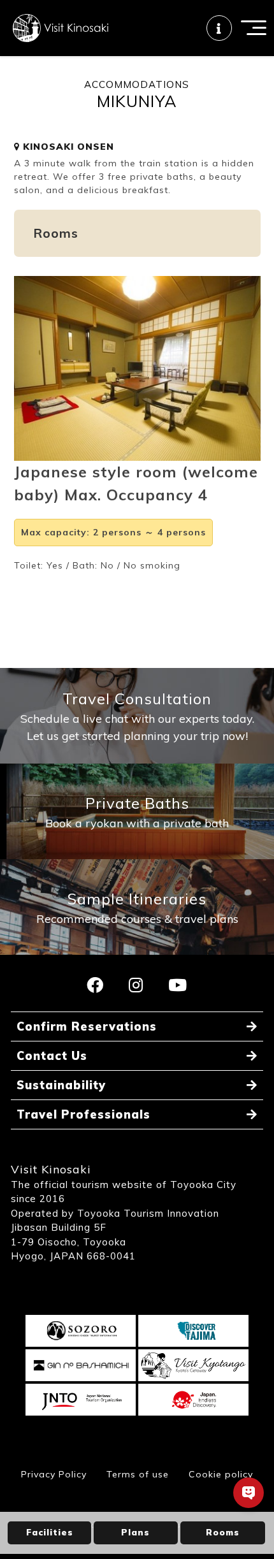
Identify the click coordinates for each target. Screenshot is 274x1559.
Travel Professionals (83, 1114)
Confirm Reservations (87, 1026)
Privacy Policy (54, 1474)
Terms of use (137, 1474)
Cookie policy (221, 1474)
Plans (135, 1532)
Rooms (223, 1532)
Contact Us (52, 1055)
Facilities (49, 1532)
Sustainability (61, 1085)
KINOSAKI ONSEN (67, 146)
